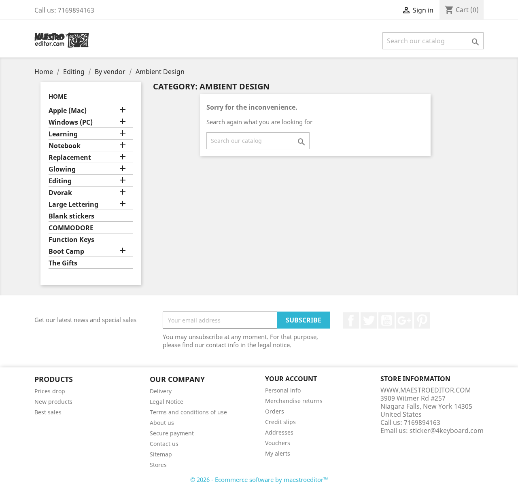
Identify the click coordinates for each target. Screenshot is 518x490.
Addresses (279, 432)
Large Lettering (73, 204)
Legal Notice (166, 401)
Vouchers (277, 443)
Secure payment (172, 433)
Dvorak (60, 193)
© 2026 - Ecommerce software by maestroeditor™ (259, 479)
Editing (60, 181)
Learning (63, 134)
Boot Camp (66, 251)
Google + (404, 320)
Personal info (283, 390)
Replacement (70, 157)
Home (58, 96)
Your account (291, 378)
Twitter (369, 320)
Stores (158, 465)
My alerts (277, 453)
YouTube (386, 320)
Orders (274, 411)
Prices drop (49, 391)
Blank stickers (71, 216)
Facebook (351, 320)
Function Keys (71, 239)
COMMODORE (71, 228)
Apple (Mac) (68, 110)
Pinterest (422, 320)
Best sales (48, 412)
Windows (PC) (71, 122)
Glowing (62, 169)
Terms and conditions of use (188, 412)
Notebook (65, 146)
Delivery (161, 391)
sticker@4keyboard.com (447, 430)
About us (162, 422)
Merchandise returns (294, 401)
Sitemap (161, 454)
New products (53, 401)
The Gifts (63, 263)
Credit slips (280, 422)
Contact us (164, 444)
